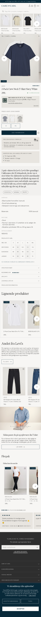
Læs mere (36, 105)
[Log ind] (29, 6)
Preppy (25, 192)
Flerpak (13, 36)
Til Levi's (6, 361)
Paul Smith (26, 28)
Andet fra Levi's (12, 344)
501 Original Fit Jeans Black (12, 400)
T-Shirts (7, 36)
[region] (20, 520)
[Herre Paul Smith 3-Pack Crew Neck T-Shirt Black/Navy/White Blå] (28, 20)
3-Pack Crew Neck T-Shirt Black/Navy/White (27, 30)
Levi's (3, 86)
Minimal (16, 192)
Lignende (15, 294)
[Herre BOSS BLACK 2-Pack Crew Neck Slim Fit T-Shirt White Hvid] (5, 20)
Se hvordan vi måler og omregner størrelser (17, 262)
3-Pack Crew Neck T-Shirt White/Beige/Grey (16, 30)
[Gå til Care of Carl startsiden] (9, 6)
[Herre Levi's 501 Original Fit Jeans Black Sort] (14, 381)
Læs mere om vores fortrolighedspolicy (20, 552)
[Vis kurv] (35, 6)
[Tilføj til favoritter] (23, 302)
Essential (7, 192)
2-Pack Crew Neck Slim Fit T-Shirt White (5, 30)
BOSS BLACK (4, 28)
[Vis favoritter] (32, 6)
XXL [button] (16, 126)
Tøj (2, 36)
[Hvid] (12, 118)
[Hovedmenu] (38, 6)
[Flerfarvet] (19, 118)
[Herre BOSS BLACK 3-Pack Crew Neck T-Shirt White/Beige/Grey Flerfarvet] (17, 20)
